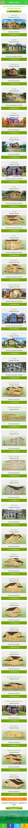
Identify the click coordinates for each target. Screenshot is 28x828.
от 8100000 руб (14, 353)
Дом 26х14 (14, 554)
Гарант (14, 236)
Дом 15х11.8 (14, 775)
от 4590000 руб (14, 35)
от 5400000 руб (14, 206)
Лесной (14, 211)
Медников (14, 15)
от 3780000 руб (14, 745)
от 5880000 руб (14, 574)
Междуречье (14, 260)
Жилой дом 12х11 (14, 579)
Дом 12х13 (14, 309)
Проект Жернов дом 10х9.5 (14, 701)
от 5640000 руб (14, 329)
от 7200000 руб (14, 231)
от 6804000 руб (14, 280)
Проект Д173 (14, 628)
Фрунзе (14, 89)
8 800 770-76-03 (14, 815)
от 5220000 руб (14, 794)
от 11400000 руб (14, 549)
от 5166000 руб (14, 525)
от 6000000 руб (14, 476)
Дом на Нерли (14, 138)
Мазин (14, 187)
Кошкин (14, 40)
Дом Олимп (14, 530)
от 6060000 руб (14, 647)
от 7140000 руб (14, 157)
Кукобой (14, 334)
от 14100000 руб (14, 427)
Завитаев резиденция (14, 407)
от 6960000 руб (14, 378)
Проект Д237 (14, 481)
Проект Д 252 (14, 432)
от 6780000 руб (14, 402)
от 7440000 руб (14, 451)
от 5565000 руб (14, 133)
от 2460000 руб (14, 59)
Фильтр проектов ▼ (14, 11)
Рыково (14, 113)
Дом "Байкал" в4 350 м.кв (14, 677)
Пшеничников (14, 64)
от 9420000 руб (14, 696)
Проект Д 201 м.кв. (14, 456)
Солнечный (14, 162)
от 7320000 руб (14, 500)
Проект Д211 (14, 652)
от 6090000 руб (14, 182)
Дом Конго (14, 505)
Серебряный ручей (14, 285)
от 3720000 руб (14, 721)
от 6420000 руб (14, 672)
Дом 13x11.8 (14, 726)
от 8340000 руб (14, 255)
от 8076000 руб (14, 304)
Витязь (14, 358)
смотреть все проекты (14, 799)
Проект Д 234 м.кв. (14, 383)
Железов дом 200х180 (14, 750)
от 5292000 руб (14, 84)
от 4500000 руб (14, 598)
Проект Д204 (14, 603)
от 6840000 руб (14, 108)
